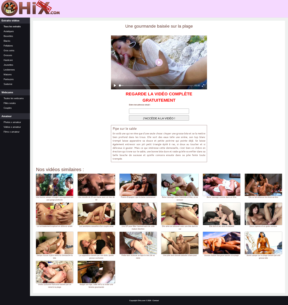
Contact (156, 300)
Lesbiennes (9, 70)
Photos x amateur (12, 122)
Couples (8, 108)
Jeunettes (8, 65)
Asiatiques (9, 31)
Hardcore (8, 60)
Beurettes (8, 36)
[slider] (156, 85)
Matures (8, 74)
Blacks (7, 41)
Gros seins (9, 50)
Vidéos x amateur (12, 127)
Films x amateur (12, 132)
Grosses (8, 55)
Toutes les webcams (14, 98)
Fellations (8, 46)
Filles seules (10, 103)
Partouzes (9, 79)
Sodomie (8, 84)
